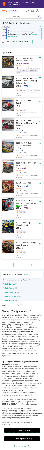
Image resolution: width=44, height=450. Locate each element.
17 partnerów (7, 346)
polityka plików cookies (10, 422)
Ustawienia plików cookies (30, 413)
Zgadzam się (24, 430)
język (21, 304)
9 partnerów (13, 348)
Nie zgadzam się (24, 439)
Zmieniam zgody (22, 446)
